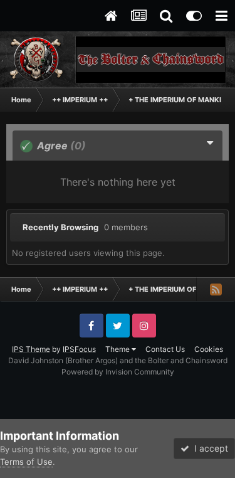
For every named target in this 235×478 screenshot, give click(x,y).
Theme (118, 349)
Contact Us (165, 349)
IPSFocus (79, 349)
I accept (208, 448)
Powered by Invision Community (117, 371)
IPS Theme (31, 349)
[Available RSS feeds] (215, 289)
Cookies (208, 349)
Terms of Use (26, 462)
